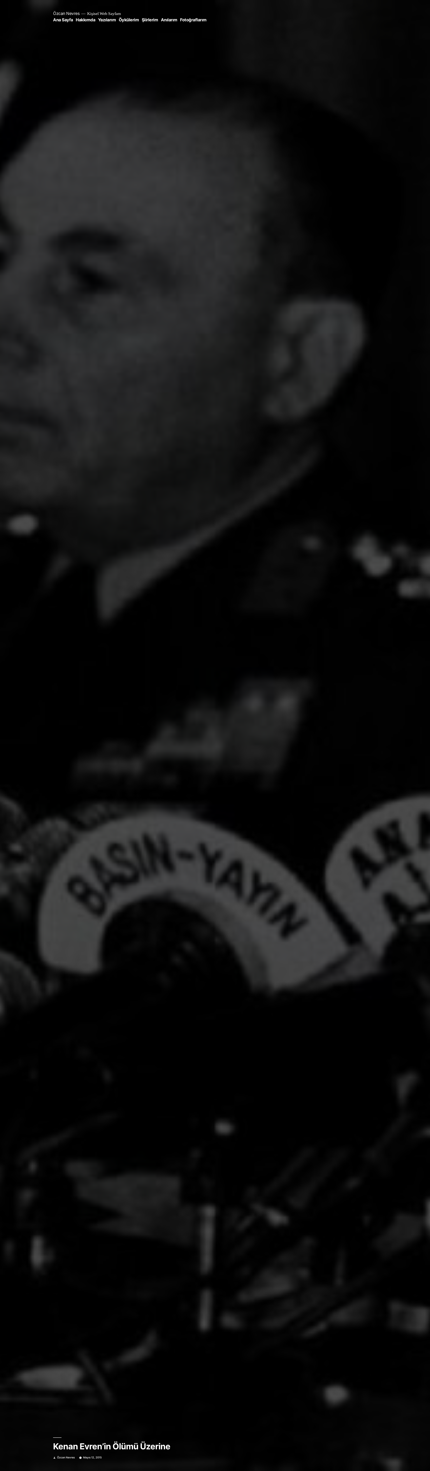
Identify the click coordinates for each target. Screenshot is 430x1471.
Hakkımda (85, 19)
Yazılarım (107, 19)
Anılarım (169, 19)
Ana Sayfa (63, 19)
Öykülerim (129, 19)
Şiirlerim (150, 19)
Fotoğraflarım (193, 19)
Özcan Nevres (66, 13)
